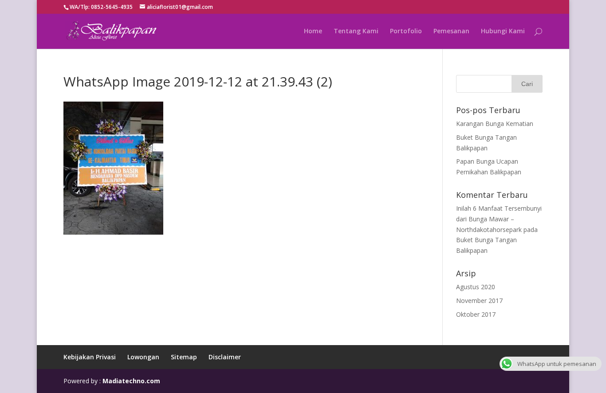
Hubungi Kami (503, 31)
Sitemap (184, 357)
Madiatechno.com (131, 381)
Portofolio (406, 31)
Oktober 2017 (476, 314)
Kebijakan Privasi (89, 357)
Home (313, 31)
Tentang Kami (356, 31)
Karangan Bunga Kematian (494, 123)
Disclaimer (225, 357)
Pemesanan (451, 31)
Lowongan (143, 357)
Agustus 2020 (475, 287)
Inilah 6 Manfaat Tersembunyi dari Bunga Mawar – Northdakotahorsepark (499, 219)
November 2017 (479, 300)
